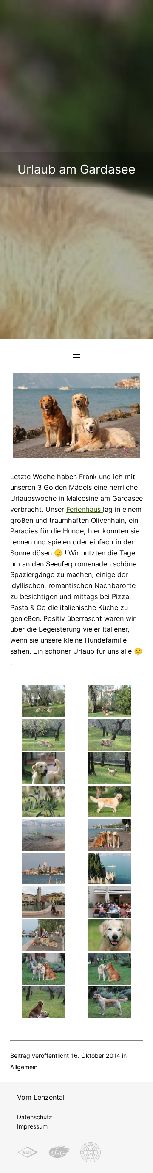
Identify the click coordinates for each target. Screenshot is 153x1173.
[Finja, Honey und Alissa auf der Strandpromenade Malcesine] (109, 835)
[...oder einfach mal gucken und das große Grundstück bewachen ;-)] (43, 1002)
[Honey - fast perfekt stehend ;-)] (109, 1002)
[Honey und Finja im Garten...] (43, 969)
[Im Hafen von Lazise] (43, 935)
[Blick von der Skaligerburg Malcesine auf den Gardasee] (109, 868)
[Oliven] (43, 801)
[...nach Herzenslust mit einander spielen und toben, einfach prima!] (109, 735)
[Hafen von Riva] (43, 902)
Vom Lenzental (41, 1097)
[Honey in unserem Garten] (109, 801)
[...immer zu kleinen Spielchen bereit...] (109, 969)
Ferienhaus (84, 509)
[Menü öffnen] (76, 356)
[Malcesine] (43, 868)
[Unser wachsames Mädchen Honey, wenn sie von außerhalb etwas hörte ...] (43, 768)
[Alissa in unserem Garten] (109, 935)
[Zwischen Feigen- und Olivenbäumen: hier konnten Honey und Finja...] (43, 735)
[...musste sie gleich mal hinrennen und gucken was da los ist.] (109, 768)
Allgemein (23, 1067)
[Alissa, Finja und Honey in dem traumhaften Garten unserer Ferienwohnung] (43, 701)
